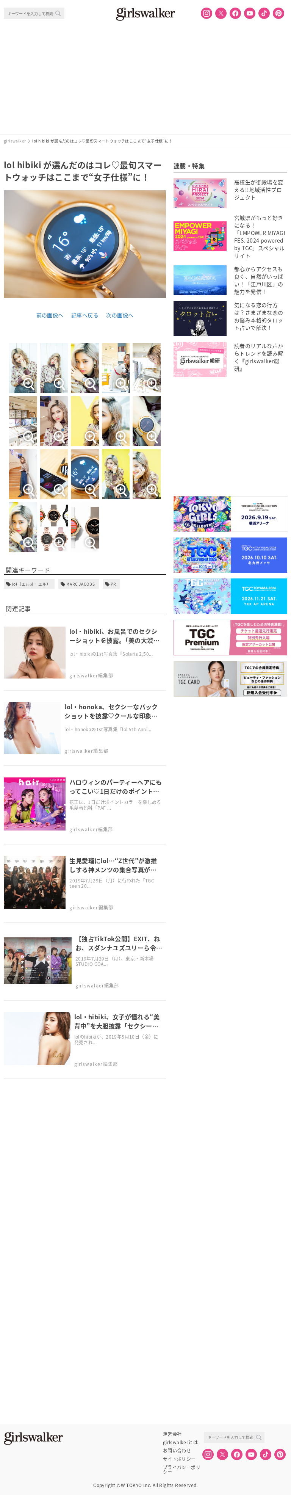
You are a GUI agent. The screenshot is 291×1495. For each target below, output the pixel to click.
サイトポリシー (179, 1459)
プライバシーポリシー (181, 1467)
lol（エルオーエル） (31, 584)
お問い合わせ (177, 1450)
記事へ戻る (85, 315)
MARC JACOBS (80, 584)
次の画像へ (119, 315)
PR (113, 584)
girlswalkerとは (180, 1442)
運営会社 (172, 1434)
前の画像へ (50, 315)
